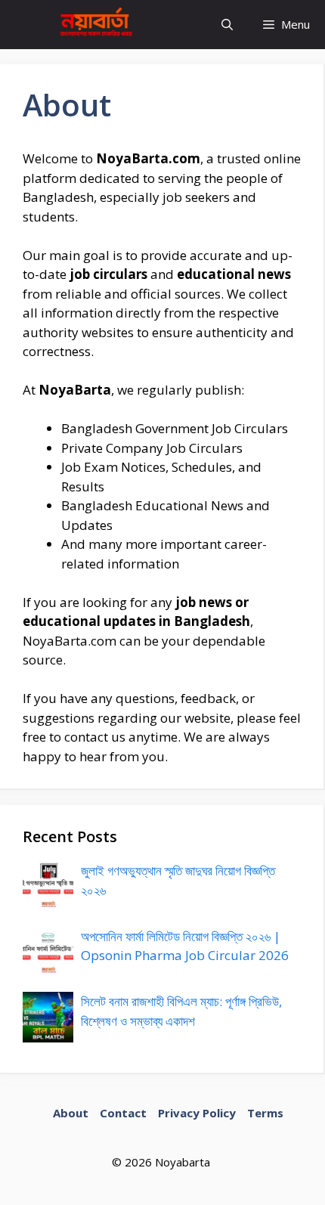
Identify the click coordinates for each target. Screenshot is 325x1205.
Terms (265, 1112)
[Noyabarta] (93, 24)
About (70, 1112)
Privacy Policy (197, 1112)
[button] (227, 24)
